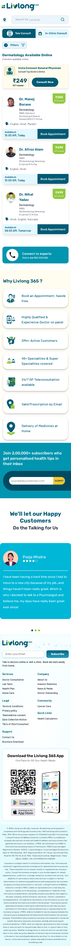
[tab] (19, 33)
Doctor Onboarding (47, 692)
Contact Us (8, 737)
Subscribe (57, 654)
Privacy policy (9, 710)
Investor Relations (47, 683)
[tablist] (35, 33)
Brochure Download (12, 741)
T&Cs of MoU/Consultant (15, 724)
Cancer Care (44, 706)
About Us (42, 679)
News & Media (45, 688)
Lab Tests (7, 683)
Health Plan (8, 688)
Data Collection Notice (14, 719)
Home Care (8, 692)
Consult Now (45, 82)
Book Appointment (53, 134)
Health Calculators (47, 718)
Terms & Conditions (12, 706)
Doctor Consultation (13, 679)
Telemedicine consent (14, 715)
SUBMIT (59, 480)
